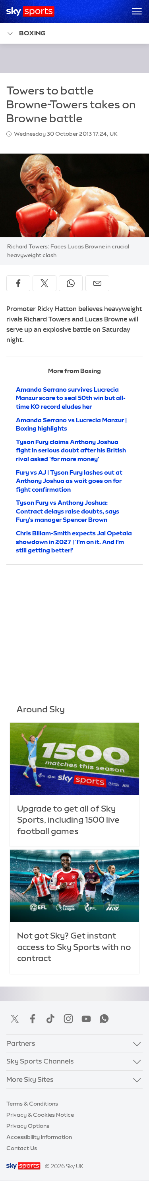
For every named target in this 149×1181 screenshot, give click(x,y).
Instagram (68, 1018)
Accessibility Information (39, 1137)
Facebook (32, 1018)
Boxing (32, 33)
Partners (20, 1043)
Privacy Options (27, 1126)
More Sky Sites (30, 1079)
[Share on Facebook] (18, 283)
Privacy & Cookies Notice (40, 1115)
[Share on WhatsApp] (71, 283)
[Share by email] (97, 283)
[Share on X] (44, 283)
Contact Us (21, 1148)
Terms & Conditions (32, 1103)
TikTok (50, 1018)
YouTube (86, 1018)
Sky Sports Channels (40, 1061)
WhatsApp (104, 1018)
